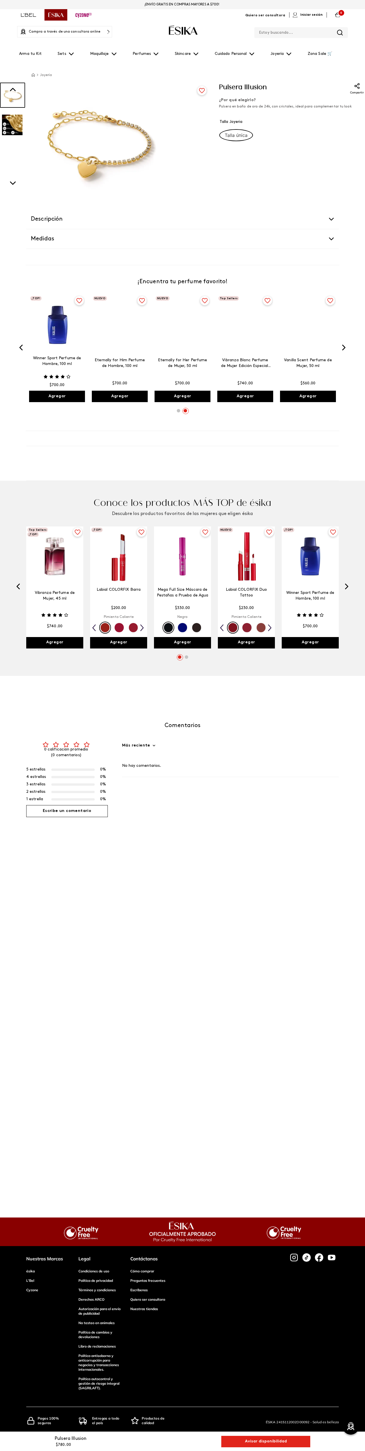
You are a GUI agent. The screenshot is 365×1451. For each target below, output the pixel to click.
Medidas (42, 239)
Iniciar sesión (311, 15)
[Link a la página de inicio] (33, 75)
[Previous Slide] (21, 348)
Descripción (47, 219)
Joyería (46, 75)
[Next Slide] (344, 348)
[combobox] (301, 31)
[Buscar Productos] (339, 32)
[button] (236, 135)
